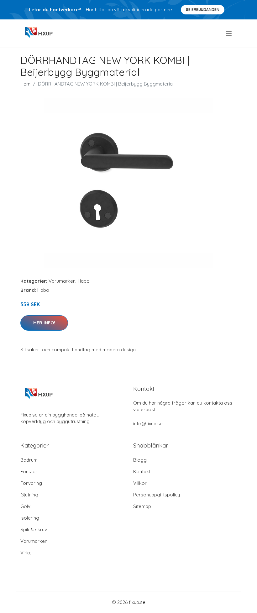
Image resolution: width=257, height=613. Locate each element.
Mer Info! (44, 323)
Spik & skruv (33, 529)
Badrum (29, 460)
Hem (25, 84)
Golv (25, 506)
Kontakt (141, 471)
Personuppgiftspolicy (156, 495)
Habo (84, 281)
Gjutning (29, 495)
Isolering (29, 518)
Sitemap (142, 506)
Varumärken (62, 281)
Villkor (140, 483)
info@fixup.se (148, 424)
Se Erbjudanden (202, 9)
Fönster (28, 471)
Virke (26, 553)
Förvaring (31, 483)
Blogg (140, 460)
